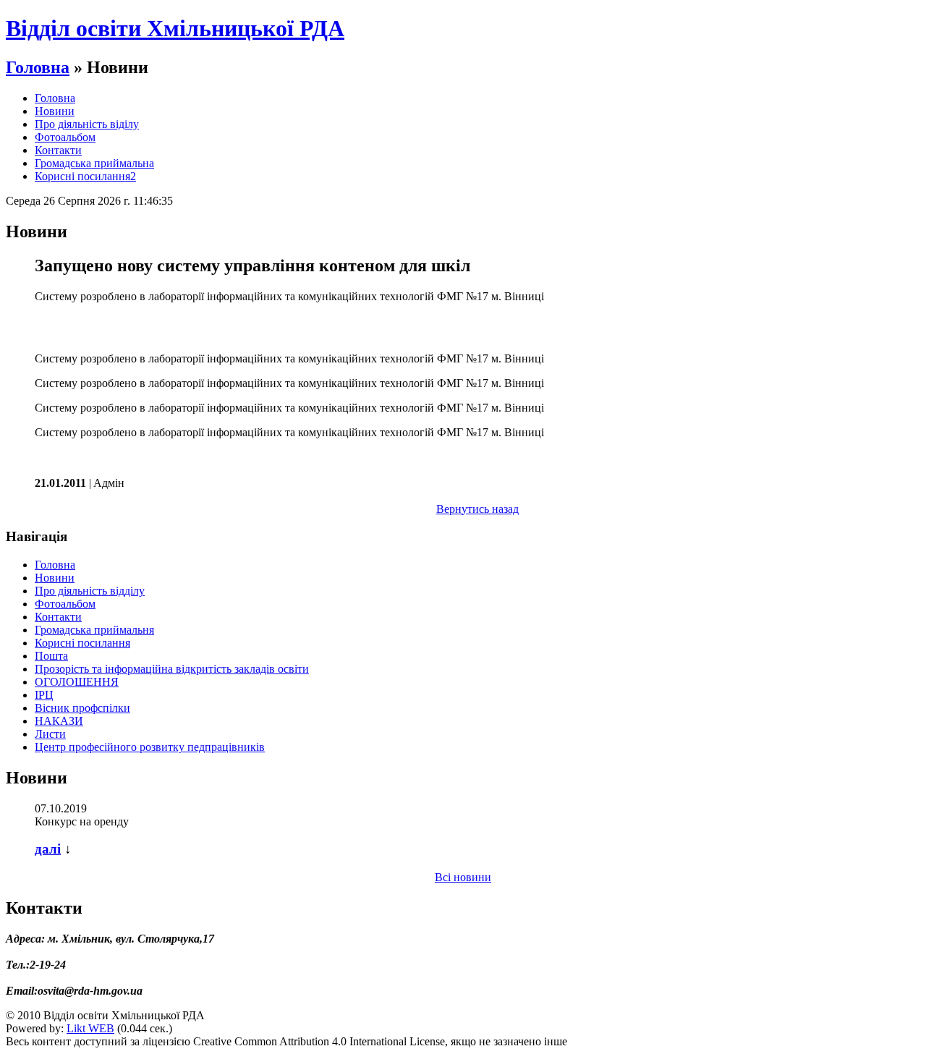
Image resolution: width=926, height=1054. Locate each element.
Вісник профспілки (82, 708)
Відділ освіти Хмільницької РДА (175, 28)
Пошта (51, 656)
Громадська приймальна (94, 163)
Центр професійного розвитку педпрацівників (150, 747)
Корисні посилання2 (85, 176)
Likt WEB (90, 1028)
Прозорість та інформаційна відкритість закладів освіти (172, 669)
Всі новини (463, 877)
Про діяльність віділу (87, 124)
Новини (55, 111)
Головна (37, 67)
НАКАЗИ (59, 721)
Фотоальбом (65, 137)
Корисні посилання (82, 643)
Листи (50, 734)
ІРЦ (44, 695)
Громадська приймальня (94, 630)
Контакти (58, 150)
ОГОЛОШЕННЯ (77, 682)
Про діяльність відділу (90, 591)
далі (48, 849)
